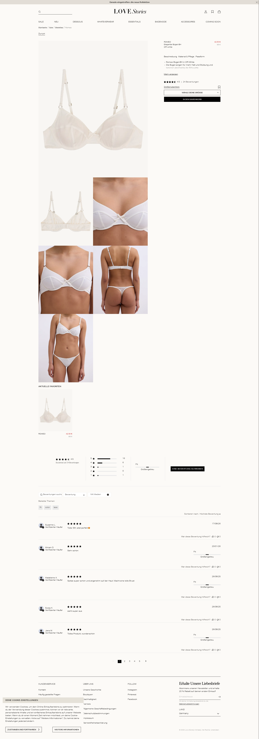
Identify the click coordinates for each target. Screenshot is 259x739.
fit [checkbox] (40, 507)
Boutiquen (88, 695)
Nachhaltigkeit (89, 699)
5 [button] (139, 661)
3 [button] (129, 661)
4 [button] (134, 661)
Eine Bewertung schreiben (187, 469)
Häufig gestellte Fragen (49, 695)
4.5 (178, 82)
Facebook (132, 699)
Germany (183, 714)
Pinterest (132, 695)
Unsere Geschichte (92, 690)
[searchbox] (50, 494)
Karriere (87, 704)
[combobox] (74, 494)
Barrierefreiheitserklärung (95, 723)
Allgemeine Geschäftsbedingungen (99, 709)
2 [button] (124, 661)
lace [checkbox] (55, 507)
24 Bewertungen (191, 82)
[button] (108, 459)
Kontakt (42, 690)
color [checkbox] (47, 507)
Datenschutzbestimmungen (96, 714)
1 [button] (119, 661)
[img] (165, 82)
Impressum (88, 718)
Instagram (132, 690)
